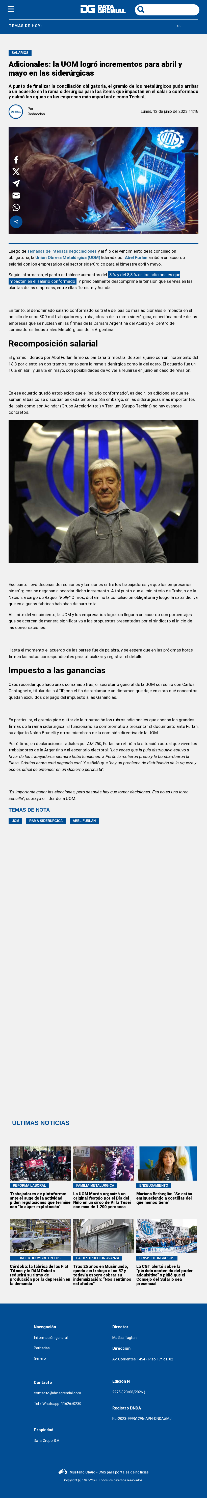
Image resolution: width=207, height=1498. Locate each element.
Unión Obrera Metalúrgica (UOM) (67, 257)
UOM (15, 821)
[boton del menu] (11, 10)
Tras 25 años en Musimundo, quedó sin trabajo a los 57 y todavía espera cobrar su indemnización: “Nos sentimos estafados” (102, 1275)
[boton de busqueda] (141, 10)
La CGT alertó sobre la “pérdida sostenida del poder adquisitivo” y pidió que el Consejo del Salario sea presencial (164, 1275)
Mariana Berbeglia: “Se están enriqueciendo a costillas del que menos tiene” (164, 1198)
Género (40, 1358)
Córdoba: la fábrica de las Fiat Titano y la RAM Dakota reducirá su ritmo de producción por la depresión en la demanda (40, 1275)
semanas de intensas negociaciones (62, 251)
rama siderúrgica (46, 821)
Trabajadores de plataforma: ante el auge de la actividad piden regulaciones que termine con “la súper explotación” (40, 1200)
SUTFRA (155, 26)
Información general (51, 1337)
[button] (16, 160)
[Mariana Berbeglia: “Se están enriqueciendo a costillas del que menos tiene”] (166, 1163)
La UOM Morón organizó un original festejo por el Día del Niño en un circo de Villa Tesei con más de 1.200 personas (102, 1200)
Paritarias (42, 1348)
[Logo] (103, 11)
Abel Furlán (136, 257)
